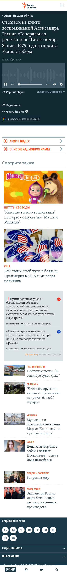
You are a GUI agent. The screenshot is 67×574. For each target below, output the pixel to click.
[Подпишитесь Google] (5, 530)
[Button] (11, 106)
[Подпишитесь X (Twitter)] (21, 530)
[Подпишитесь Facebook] (13, 530)
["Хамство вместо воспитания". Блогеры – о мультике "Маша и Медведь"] (33, 187)
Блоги (30, 442)
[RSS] (53, 530)
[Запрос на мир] (14, 477)
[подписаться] (13, 538)
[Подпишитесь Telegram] (37, 530)
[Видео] (41, 569)
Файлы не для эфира (17, 16)
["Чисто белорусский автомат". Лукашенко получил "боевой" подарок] (14, 388)
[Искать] (57, 569)
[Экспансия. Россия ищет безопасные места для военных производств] (14, 493)
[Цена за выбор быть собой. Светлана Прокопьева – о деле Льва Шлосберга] (14, 446)
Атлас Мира (33, 489)
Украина (32, 415)
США (7, 266)
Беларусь (32, 384)
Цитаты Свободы (17, 207)
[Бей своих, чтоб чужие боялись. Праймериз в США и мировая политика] (33, 245)
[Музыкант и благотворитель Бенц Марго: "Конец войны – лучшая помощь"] (14, 419)
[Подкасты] (5, 538)
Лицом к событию (38, 473)
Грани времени (36, 367)
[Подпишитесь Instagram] (45, 530)
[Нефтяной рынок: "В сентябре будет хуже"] (14, 370)
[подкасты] (26, 569)
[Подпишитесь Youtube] (29, 530)
